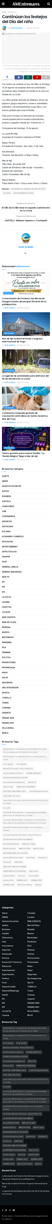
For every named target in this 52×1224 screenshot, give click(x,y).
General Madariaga (12, 572)
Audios (5, 491)
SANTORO (18, 862)
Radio (5, 672)
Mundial (6, 627)
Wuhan (38, 885)
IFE (3, 582)
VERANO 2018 (36, 880)
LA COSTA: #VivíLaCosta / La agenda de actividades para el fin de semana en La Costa (25, 814)
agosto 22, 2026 (23, 308)
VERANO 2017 (22, 880)
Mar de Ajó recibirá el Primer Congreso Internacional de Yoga (22, 340)
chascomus (8, 506)
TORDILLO (6, 697)
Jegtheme (8, 1219)
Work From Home (25, 885)
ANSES (5, 481)
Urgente (6, 712)
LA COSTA (6, 597)
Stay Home (33, 871)
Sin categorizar (10, 687)
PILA (4, 647)
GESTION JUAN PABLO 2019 (14, 791)
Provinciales (8, 667)
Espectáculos (9, 551)
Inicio (4, 12)
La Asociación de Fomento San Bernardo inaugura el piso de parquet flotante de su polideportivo (24, 301)
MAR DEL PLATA (28, 844)
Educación (7, 541)
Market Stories (9, 848)
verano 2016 (8, 880)
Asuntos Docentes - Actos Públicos (18, 769)
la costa (6, 193)
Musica (5, 632)
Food (4, 561)
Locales (6, 612)
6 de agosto (8, 764)
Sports (5, 692)
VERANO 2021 (8, 723)
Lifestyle (6, 607)
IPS (3, 587)
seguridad (7, 682)
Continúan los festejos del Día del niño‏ (28, 189)
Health (5, 577)
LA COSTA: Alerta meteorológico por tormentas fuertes (23, 828)
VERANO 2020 (8, 718)
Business (6, 496)
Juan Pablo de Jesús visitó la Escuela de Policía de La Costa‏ (25, 801)
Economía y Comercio (13, 536)
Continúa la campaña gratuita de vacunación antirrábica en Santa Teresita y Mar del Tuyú (25, 416)
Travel (5, 702)
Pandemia (6, 642)
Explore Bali (8, 787)
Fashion (6, 556)
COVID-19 (32, 782)
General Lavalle (10, 567)
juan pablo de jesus (11, 796)
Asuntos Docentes (11, 486)
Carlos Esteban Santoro (13, 773)
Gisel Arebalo (17, 28)
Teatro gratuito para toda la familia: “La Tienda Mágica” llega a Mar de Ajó (23, 455)
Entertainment (10, 546)
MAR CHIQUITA (8, 617)
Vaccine (21, 876)
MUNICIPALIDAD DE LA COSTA (15, 853)
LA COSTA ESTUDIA (11, 844)
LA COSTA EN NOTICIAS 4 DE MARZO (18, 839)
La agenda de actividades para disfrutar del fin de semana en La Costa (25, 377)
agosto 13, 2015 (33, 28)
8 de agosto (22, 764)
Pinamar (6, 652)
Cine (4, 511)
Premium (7, 862)
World (5, 733)
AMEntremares (26, 4)
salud (5, 677)
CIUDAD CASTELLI (33, 773)
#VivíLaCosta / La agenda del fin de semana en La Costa (24, 758)
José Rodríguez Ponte (38, 791)
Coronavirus (8, 516)
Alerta (5, 476)
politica (6, 657)
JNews (10, 1216)
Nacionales (8, 637)
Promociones (9, 662)
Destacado (12, 12)
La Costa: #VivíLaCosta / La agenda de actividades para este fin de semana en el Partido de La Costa (24, 821)
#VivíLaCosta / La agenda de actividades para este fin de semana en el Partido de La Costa (24, 750)
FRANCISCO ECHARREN (26, 787)
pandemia (30, 858)
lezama (6, 602)
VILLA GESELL (8, 728)
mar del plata (9, 622)
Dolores (6, 531)
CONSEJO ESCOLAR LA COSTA (15, 778)
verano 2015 (34, 876)
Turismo (6, 707)
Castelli (6, 501)
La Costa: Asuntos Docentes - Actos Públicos (22, 835)
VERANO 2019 (8, 885)
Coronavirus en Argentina (14, 782)
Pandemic (42, 858)
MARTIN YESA (24, 848)
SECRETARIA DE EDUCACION (14, 871)
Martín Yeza (38, 848)
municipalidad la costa (23, 193)
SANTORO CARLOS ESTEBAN (14, 867)
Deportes (8, 293)
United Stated (9, 876)
